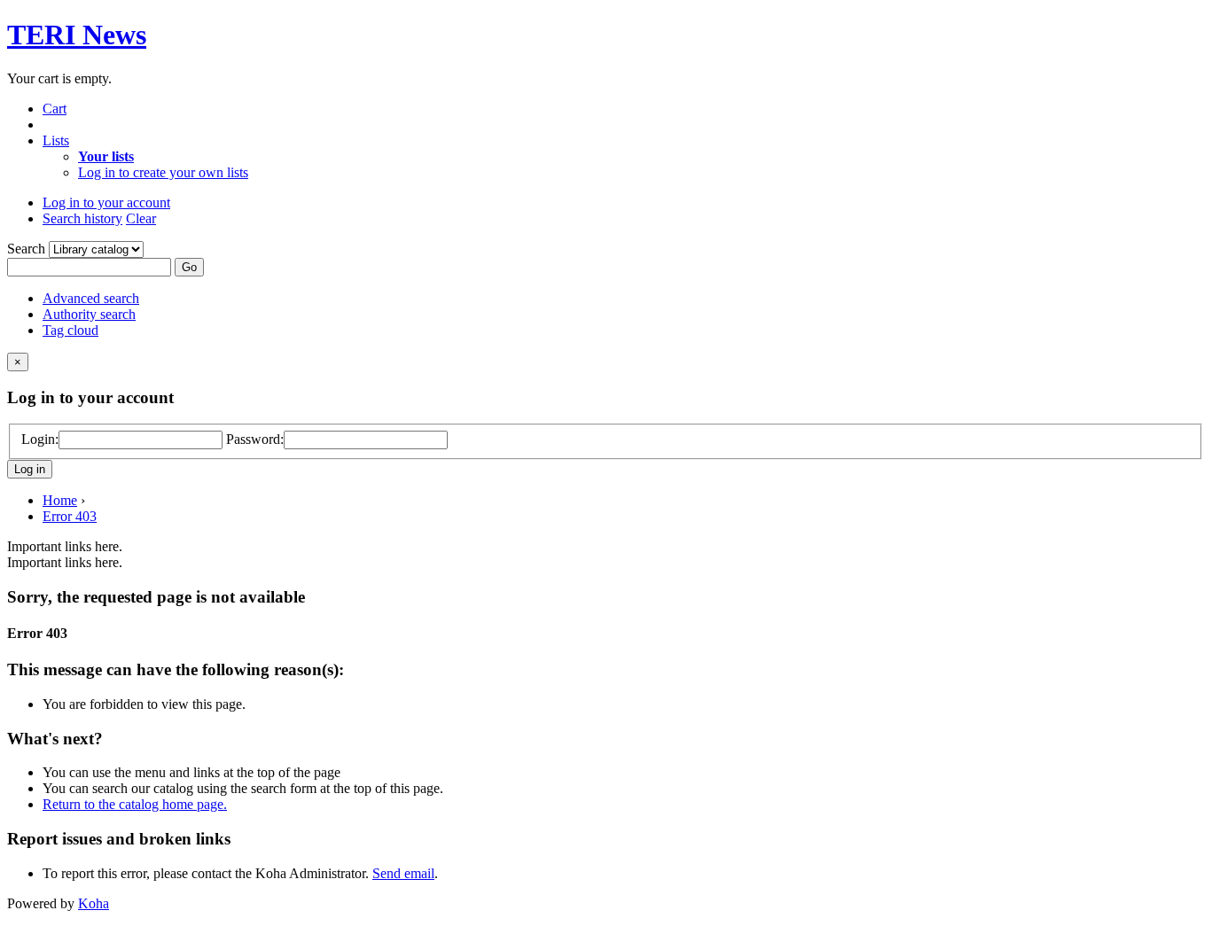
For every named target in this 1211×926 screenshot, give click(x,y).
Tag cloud (70, 330)
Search (28, 248)
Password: (255, 439)
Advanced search (91, 298)
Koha (93, 903)
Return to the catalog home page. (135, 804)
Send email (403, 873)
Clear (141, 218)
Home (60, 500)
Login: (40, 439)
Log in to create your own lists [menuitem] (163, 172)
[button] (54, 108)
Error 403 (70, 516)
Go (189, 267)
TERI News (76, 35)
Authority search (89, 314)
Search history (82, 218)
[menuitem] (106, 156)
